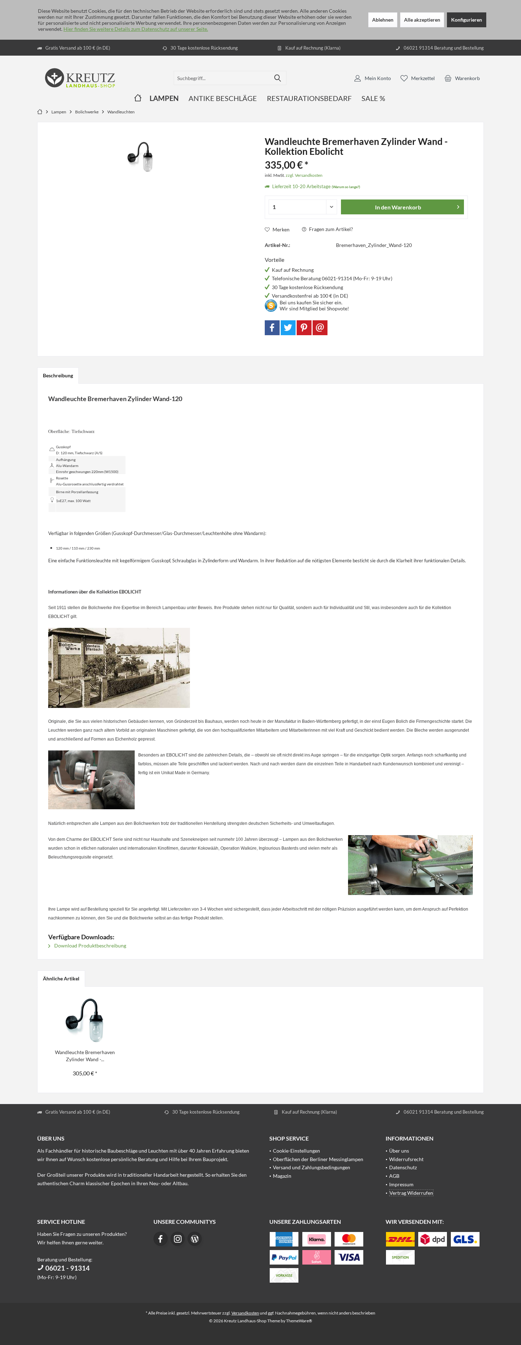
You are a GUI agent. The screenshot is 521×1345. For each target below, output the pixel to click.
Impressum (401, 1184)
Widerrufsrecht (406, 1159)
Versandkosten (245, 1313)
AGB (394, 1176)
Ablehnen (382, 20)
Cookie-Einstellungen (296, 1151)
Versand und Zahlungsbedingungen (311, 1167)
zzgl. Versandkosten (304, 175)
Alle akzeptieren (422, 20)
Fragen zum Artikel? (330, 229)
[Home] (138, 98)
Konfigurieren (466, 20)
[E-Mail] (320, 327)
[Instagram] (177, 1239)
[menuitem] (462, 78)
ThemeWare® (299, 1320)
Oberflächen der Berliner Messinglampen (318, 1159)
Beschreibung (58, 375)
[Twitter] (288, 327)
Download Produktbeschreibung (89, 945)
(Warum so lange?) (346, 187)
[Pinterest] (304, 327)
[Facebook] (272, 327)
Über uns (399, 1151)
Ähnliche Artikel (61, 978)
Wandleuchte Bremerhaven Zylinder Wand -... (85, 1055)
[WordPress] (194, 1239)
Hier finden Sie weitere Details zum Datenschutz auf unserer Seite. (135, 29)
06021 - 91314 (67, 1268)
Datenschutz (403, 1167)
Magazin (282, 1176)
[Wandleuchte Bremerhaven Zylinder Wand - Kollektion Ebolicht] (85, 1020)
